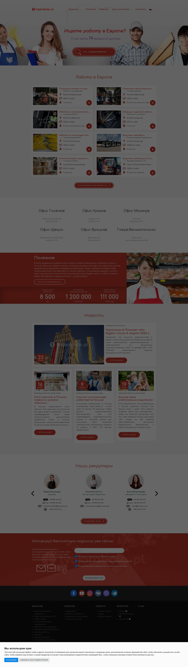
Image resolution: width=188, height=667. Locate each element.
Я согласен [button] (11, 660)
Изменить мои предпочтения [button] (34, 660)
